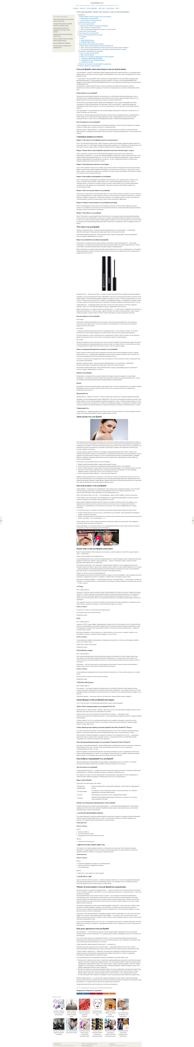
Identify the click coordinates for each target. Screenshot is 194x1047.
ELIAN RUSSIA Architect (87, 40)
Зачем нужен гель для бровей (87, 31)
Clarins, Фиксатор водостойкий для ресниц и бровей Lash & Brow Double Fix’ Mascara (104, 47)
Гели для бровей (84, 987)
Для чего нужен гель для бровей (90, 53)
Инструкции (110, 8)
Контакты (83, 1043)
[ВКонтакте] (83, 994)
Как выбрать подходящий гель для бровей (91, 51)
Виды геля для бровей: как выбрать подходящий (94, 26)
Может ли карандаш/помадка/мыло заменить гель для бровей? (98, 29)
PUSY (82, 38)
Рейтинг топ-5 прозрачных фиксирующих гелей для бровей (97, 57)
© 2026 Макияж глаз (57, 1043)
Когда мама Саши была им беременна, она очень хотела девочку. (61, 29)
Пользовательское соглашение (91, 1043)
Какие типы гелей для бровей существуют (91, 35)
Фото (117, 8)
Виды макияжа (92, 8)
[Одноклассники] (109, 994)
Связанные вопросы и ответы (87, 22)
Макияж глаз (97, 3)
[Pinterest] (96, 994)
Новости (82, 8)
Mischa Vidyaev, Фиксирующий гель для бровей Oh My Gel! (97, 46)
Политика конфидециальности (87, 1045)
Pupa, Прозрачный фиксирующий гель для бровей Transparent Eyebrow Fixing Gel (103, 49)
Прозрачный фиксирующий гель (106, 987)
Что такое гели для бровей (86, 24)
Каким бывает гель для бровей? (89, 18)
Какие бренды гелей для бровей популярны (91, 44)
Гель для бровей (91, 987)
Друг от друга (97, 987)
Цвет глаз (101, 8)
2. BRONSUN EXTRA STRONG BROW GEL (93, 60)
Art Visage (83, 36)
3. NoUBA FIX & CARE (87, 62)
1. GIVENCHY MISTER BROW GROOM (91, 58)
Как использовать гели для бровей (88, 33)
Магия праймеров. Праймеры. (61, 43)
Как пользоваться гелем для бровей (91, 27)
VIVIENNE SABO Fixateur (88, 42)
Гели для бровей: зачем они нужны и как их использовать (95, 16)
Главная (76, 8)
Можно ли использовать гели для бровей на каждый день (95, 64)
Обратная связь (112, 1043)
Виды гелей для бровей (87, 55)
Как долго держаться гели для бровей (89, 66)
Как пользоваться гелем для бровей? (91, 20)
